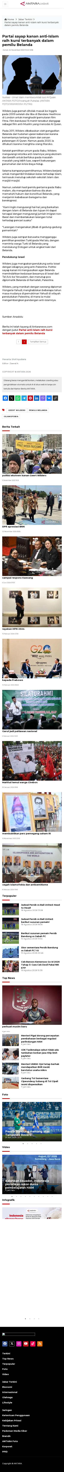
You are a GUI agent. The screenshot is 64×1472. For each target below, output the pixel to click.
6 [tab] (34, 1196)
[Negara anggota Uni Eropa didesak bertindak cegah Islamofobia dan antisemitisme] (32, 863)
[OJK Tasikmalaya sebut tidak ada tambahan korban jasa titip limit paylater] (10, 1054)
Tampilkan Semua (38, 342)
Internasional (9, 1392)
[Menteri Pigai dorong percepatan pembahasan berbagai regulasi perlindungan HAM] (10, 1039)
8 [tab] (43, 1196)
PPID (5, 1451)
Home (11, 19)
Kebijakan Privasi (11, 1420)
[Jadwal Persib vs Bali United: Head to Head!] (10, 909)
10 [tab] (52, 1196)
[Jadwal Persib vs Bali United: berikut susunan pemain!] (10, 923)
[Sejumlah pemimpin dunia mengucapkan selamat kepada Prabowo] (32, 658)
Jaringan (7, 1410)
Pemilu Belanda (38, 410)
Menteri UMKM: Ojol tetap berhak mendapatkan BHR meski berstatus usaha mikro (40, 1067)
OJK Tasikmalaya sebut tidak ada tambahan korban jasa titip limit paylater (40, 1053)
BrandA (6, 1436)
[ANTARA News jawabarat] (35, 4)
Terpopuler (9, 895)
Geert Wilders (16, 410)
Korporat (7, 1446)
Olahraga (7, 1397)
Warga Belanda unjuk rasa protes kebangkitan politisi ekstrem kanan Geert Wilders (30, 474)
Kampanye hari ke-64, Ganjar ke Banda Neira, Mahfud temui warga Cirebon (29, 781)
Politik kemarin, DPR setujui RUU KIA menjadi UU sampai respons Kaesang (31, 576)
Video (6, 1147)
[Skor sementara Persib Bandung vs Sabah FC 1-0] (10, 951)
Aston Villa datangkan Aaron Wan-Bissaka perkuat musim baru (27, 1025)
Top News (8, 978)
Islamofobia (11, 416)
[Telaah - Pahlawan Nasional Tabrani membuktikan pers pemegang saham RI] (32, 811)
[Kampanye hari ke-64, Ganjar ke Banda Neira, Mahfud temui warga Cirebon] (32, 760)
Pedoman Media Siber (14, 1431)
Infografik (8, 1200)
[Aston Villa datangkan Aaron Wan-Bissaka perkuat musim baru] (32, 1004)
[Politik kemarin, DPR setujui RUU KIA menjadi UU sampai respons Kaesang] (32, 556)
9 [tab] (47, 1196)
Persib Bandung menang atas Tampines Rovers (27, 1133)
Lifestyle (7, 1402)
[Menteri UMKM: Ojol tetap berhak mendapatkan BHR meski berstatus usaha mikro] (10, 1068)
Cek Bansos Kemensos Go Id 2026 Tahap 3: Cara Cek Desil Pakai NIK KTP (40, 964)
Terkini (6, 1353)
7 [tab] (38, 1196)
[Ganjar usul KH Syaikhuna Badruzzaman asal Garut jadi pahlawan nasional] (32, 709)
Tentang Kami (10, 1425)
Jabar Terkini (25, 19)
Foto (5, 1094)
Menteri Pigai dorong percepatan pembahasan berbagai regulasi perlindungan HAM (40, 1038)
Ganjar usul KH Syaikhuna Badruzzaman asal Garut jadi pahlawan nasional (29, 730)
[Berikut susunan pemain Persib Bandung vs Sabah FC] (10, 937)
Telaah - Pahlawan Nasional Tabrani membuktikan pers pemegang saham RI (26, 832)
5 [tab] (40, 1143)
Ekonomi (7, 1387)
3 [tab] (32, 1143)
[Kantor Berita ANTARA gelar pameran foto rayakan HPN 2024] (32, 607)
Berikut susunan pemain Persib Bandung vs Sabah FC (39, 935)
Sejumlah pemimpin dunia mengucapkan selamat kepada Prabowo (32, 678)
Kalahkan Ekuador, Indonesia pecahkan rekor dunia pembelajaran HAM (27, 1184)
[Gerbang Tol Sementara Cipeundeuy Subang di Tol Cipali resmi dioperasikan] (10, 1082)
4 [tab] (36, 1143)
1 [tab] (23, 1143)
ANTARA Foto (10, 1441)
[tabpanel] (32, 1122)
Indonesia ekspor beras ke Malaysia (32, 1309)
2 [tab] (27, 1143)
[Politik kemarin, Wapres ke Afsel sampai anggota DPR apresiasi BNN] (32, 505)
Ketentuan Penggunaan (16, 1415)
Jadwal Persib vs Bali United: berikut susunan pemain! (37, 921)
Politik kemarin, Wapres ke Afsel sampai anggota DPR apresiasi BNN (32, 525)
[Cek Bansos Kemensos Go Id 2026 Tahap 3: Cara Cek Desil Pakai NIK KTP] (10, 966)
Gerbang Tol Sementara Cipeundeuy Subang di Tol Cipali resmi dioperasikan (39, 1081)
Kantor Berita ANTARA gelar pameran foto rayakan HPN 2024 (27, 627)
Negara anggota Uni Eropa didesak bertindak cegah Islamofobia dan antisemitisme (29, 883)
